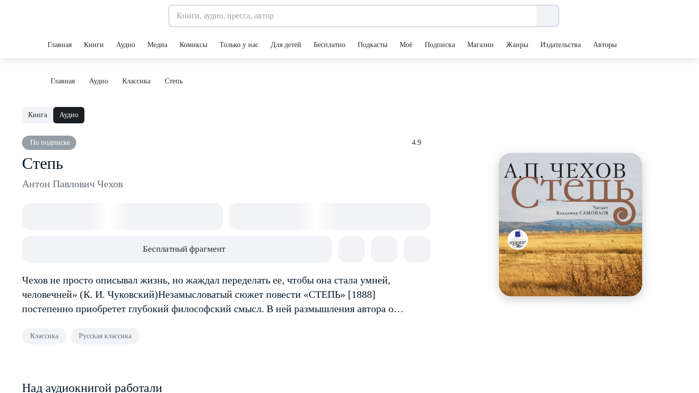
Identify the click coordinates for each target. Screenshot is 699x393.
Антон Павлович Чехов (72, 183)
